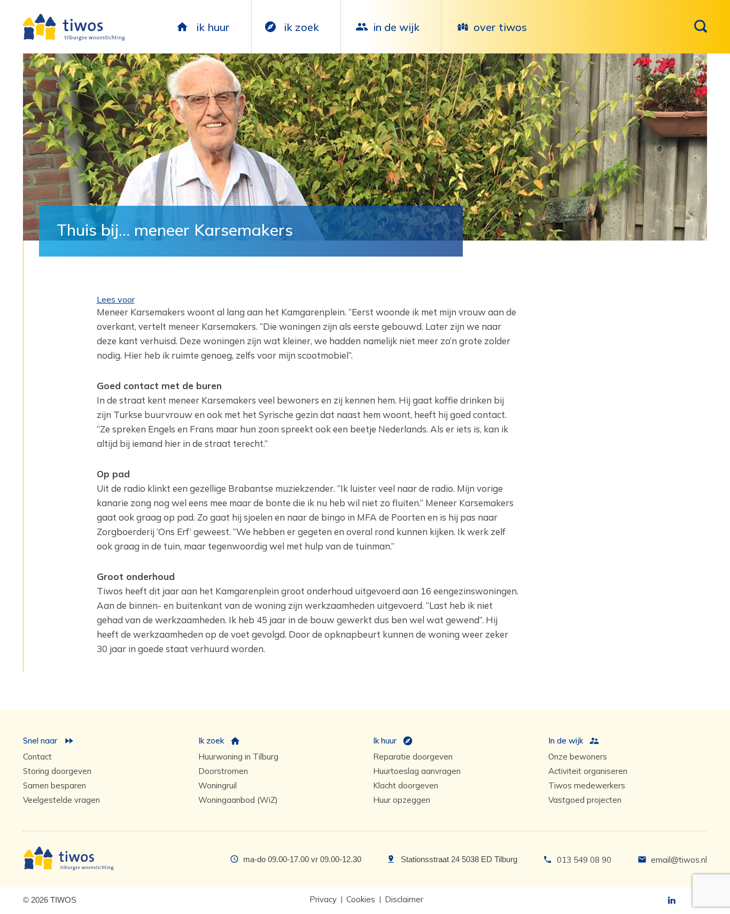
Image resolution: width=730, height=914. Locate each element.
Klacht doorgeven (405, 785)
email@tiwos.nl (679, 860)
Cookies (360, 899)
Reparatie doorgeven (413, 757)
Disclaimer (404, 899)
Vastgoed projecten (585, 800)
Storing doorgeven (57, 771)
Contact (37, 757)
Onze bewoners (577, 757)
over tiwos (500, 27)
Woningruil (217, 785)
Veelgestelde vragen (61, 800)
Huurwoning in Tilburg (238, 757)
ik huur (213, 27)
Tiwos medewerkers (586, 785)
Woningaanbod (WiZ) (238, 800)
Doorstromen (223, 771)
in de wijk (396, 27)
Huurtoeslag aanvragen (417, 771)
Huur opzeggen (401, 800)
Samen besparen (54, 785)
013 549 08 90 (584, 860)
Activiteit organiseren (587, 771)
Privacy (323, 899)
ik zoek (301, 27)
